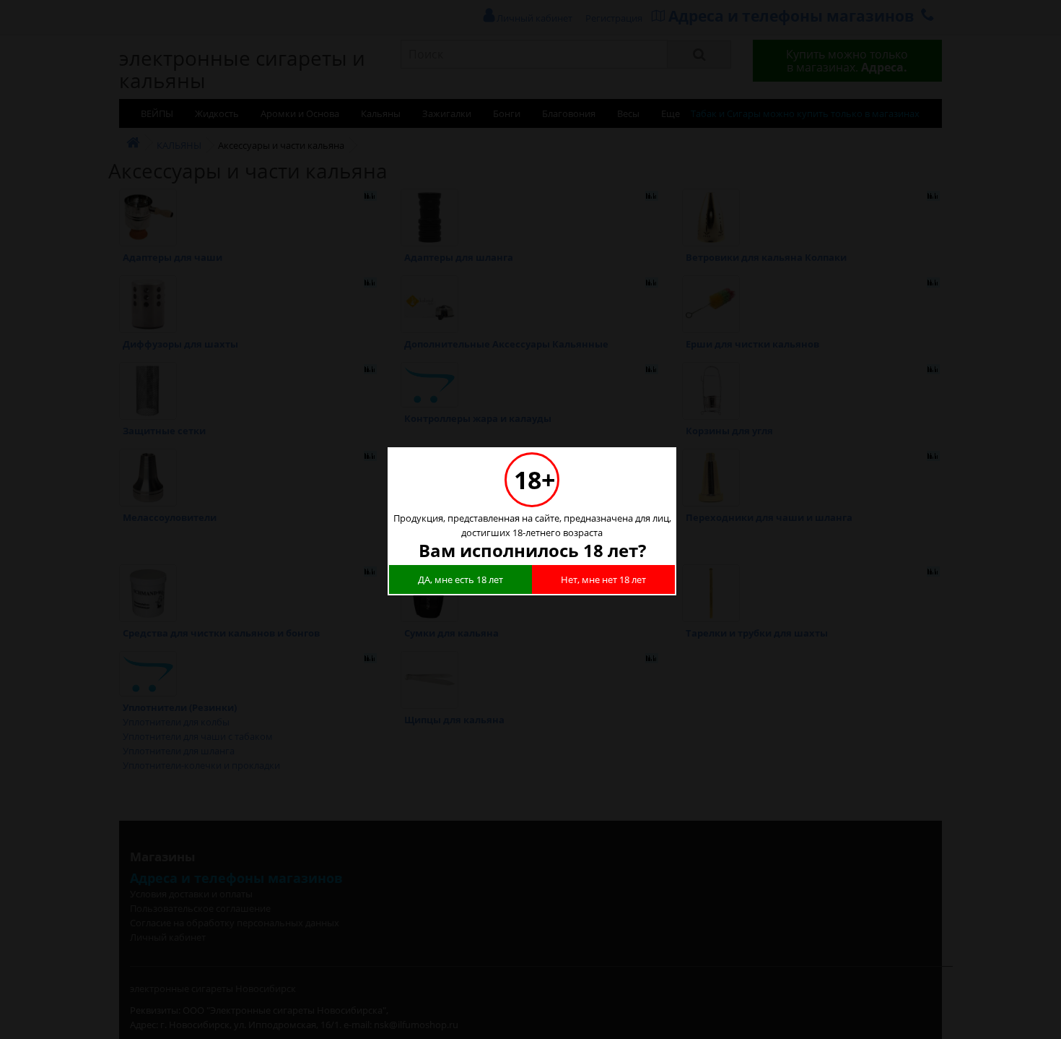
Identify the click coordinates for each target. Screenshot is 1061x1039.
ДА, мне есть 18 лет (460, 579)
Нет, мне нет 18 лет (603, 579)
